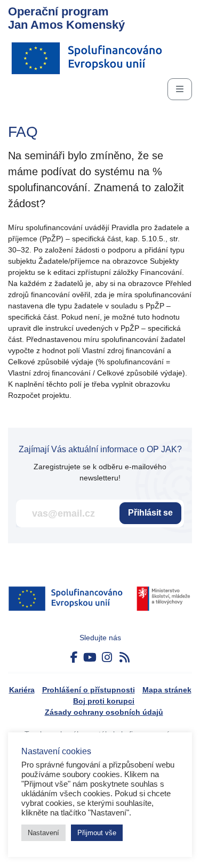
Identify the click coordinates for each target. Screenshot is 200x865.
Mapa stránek (166, 690)
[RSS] (124, 657)
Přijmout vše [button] (96, 833)
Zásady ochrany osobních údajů (104, 712)
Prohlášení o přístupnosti (88, 690)
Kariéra (22, 690)
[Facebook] (74, 657)
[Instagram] (107, 657)
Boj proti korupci (103, 701)
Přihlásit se (150, 512)
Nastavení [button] (43, 833)
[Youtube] (90, 657)
